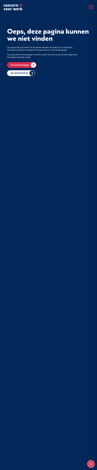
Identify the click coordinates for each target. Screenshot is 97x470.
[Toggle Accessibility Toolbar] (91, 464)
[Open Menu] (91, 7)
